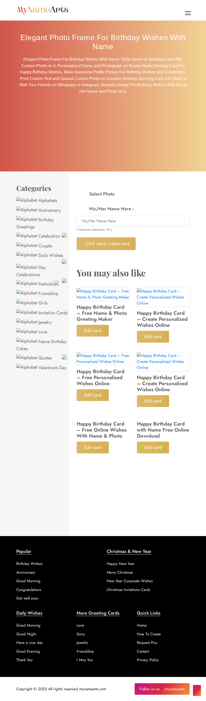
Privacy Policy (148, 660)
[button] (187, 14)
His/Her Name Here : (111, 209)
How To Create (149, 634)
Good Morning (28, 581)
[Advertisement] (103, 134)
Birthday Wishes (29, 563)
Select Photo (102, 194)
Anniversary (49, 210)
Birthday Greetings (35, 223)
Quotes (44, 358)
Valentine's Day (51, 367)
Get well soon (27, 598)
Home (142, 625)
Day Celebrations (31, 271)
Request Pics (147, 642)
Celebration (48, 236)
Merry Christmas (120, 572)
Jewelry (44, 322)
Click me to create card (107, 243)
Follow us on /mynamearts (162, 689)
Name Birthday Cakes (41, 345)
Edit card (92, 330)
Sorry (81, 634)
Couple (44, 246)
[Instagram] (197, 690)
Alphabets (47, 200)
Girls (42, 303)
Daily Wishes (50, 255)
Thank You (24, 660)
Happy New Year (120, 563)
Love (42, 332)
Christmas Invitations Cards (128, 589)
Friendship (47, 293)
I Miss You (85, 660)
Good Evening (28, 651)
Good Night (26, 634)
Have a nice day (29, 642)
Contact (143, 651)
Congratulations (28, 589)
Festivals (45, 284)
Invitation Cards (52, 313)
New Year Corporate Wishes (130, 581)
